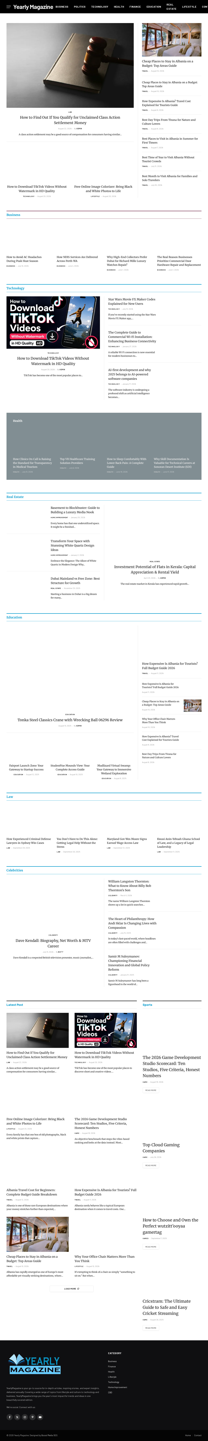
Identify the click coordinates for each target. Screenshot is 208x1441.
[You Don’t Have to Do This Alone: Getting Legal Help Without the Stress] (79, 819)
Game (77, 1133)
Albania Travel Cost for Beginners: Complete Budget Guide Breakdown (31, 1192)
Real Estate (172, 6)
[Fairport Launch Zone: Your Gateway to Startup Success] (26, 750)
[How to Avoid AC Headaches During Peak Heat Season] (28, 237)
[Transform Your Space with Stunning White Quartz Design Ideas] (26, 549)
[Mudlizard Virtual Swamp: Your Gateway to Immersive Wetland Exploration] (114, 750)
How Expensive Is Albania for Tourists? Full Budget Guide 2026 (170, 666)
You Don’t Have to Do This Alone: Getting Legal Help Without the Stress (77, 842)
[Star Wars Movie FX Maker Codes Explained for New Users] (181, 307)
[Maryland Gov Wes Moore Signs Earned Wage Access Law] (129, 819)
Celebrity (53, 935)
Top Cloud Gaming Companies (161, 1148)
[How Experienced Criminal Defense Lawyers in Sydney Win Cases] (28, 819)
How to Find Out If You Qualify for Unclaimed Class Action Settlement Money (70, 120)
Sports (147, 1005)
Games (146, 1238)
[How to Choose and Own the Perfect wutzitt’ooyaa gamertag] (172, 1194)
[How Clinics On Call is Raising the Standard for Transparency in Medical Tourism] (33, 441)
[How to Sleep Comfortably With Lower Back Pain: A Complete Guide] (127, 441)
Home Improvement (59, 517)
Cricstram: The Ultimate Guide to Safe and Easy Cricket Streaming (167, 1307)
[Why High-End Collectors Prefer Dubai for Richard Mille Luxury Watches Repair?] (129, 237)
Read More (150, 1090)
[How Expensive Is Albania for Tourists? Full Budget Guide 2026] (172, 642)
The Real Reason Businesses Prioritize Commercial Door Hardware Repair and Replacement (179, 260)
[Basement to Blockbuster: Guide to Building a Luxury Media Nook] (26, 516)
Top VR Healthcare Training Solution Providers (77, 461)
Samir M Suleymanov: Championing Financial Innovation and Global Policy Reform (129, 963)
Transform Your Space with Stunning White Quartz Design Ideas (72, 545)
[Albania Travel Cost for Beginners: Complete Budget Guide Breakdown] (37, 1167)
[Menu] (8, 6)
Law (70, 112)
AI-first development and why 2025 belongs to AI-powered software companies (129, 374)
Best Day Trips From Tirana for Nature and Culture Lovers (169, 121)
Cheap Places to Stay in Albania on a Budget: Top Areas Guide (167, 63)
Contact (198, 1435)
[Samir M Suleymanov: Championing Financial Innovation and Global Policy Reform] (181, 964)
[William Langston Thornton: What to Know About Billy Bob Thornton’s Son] (181, 889)
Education (154, 6)
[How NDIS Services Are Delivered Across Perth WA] (79, 237)
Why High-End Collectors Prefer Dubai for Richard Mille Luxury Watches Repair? (127, 260)
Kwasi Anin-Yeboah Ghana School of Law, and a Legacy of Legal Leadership (178, 842)
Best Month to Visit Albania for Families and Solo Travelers (169, 178)
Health (119, 6)
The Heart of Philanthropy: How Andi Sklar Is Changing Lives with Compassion (132, 923)
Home (188, 1435)
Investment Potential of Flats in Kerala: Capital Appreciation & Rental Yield (155, 569)
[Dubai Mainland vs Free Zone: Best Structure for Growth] (26, 587)
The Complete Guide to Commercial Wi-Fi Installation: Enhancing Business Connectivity (132, 337)
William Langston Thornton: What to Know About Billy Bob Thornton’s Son (129, 886)
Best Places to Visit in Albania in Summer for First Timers (170, 140)
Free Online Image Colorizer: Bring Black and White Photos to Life (103, 189)
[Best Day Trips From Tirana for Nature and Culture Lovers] (193, 758)
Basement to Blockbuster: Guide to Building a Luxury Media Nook (75, 510)
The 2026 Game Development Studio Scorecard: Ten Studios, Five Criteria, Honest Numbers (101, 1123)
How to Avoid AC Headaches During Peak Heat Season (24, 259)
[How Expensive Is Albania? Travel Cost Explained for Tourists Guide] (193, 741)
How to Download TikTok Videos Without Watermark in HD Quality (37, 189)
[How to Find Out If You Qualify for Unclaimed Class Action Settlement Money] (70, 65)
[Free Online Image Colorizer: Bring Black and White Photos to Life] (103, 165)
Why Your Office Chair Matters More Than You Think (158, 720)
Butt (60, 952)
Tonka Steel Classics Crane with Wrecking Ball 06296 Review (70, 720)
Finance (135, 6)
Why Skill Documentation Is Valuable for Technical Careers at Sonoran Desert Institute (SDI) (174, 462)
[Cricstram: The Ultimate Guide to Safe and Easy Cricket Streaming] (172, 1276)
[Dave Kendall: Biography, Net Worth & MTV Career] (53, 904)
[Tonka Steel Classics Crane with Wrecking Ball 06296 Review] (70, 667)
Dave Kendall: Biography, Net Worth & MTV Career (53, 943)
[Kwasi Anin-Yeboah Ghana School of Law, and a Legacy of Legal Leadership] (179, 819)
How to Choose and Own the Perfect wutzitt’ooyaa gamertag (170, 1226)
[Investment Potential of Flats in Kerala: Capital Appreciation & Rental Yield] (155, 531)
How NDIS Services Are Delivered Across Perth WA (77, 259)
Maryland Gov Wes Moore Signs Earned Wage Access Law (127, 840)
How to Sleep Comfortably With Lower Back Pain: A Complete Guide (126, 462)
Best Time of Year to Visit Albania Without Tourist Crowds (168, 159)
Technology (99, 6)
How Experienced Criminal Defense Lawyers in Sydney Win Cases (28, 840)
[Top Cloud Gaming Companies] (172, 1119)
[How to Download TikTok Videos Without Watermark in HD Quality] (36, 165)
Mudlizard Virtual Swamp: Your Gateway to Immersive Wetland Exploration (114, 769)
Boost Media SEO (49, 1435)
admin (79, 128)
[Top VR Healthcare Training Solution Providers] (80, 441)
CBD (110, 1392)
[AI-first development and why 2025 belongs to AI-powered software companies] (181, 378)
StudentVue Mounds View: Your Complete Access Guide (70, 767)
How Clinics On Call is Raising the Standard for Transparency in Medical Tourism (32, 462)
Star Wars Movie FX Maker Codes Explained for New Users (131, 301)
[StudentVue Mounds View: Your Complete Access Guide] (70, 750)
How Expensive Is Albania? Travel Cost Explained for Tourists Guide (166, 103)
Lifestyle (189, 6)
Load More (70, 1288)
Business (62, 6)
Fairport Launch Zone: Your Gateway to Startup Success (26, 767)
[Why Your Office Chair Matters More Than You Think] (193, 723)
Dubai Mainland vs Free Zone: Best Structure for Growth (75, 581)
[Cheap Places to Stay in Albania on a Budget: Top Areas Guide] (172, 40)
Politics (80, 6)
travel (145, 71)
